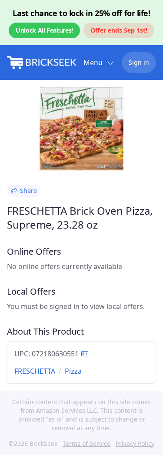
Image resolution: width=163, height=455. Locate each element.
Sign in (139, 62)
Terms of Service (86, 443)
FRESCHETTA (34, 371)
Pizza (73, 371)
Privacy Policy (135, 443)
